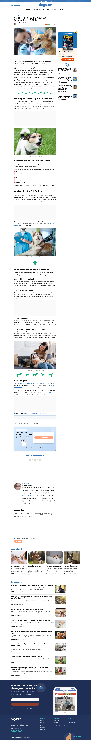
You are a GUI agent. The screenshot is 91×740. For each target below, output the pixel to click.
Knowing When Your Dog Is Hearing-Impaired (24, 61)
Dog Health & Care (18, 15)
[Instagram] (13, 5)
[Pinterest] (19, 5)
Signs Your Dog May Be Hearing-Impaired (42, 61)
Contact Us (56, 720)
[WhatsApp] (49, 24)
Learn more (60, 13)
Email (37, 532)
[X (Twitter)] (15, 5)
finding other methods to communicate (41, 292)
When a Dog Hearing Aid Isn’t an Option (38, 63)
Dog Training (42, 9)
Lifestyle (48, 9)
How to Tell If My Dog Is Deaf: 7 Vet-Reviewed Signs (36, 413)
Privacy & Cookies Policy (39, 447)
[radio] (30, 460)
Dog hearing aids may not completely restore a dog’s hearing (29, 383)
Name (15, 532)
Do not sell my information (73, 723)
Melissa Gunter (21, 22)
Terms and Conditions (72, 722)
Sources (19, 417)
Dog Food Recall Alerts (45, 731)
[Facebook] (11, 5)
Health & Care (29, 9)
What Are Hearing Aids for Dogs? (21, 63)
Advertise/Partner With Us (59, 723)
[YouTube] (17, 5)
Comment (16, 519)
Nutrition (35, 9)
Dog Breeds (54, 9)
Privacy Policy (30, 708)
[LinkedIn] (53, 24)
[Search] (79, 9)
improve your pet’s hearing (44, 392)
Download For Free (69, 59)
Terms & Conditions (29, 447)
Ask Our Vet (60, 9)
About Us (56, 722)
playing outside (48, 489)
